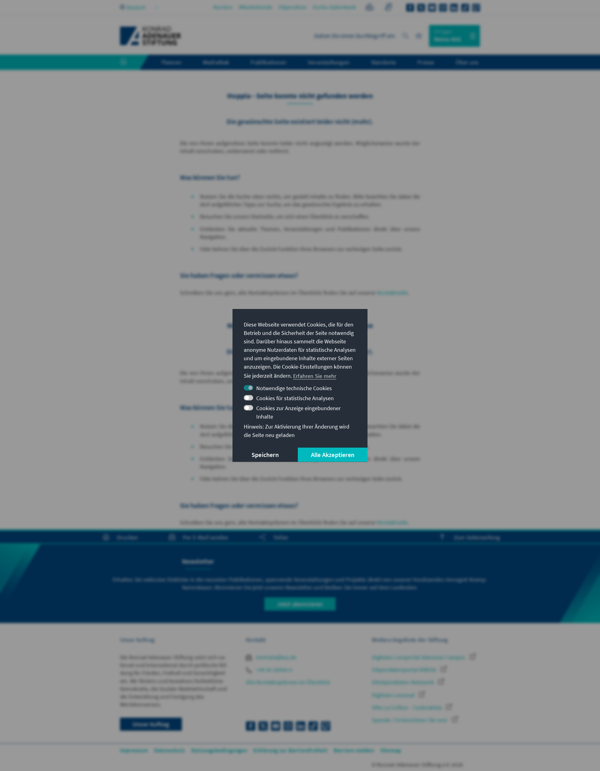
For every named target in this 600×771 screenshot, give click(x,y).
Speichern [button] (265, 455)
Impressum (134, 750)
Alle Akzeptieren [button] (332, 455)
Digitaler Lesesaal (394, 695)
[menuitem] (129, 62)
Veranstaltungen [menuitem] (328, 62)
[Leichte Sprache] (369, 8)
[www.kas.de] (150, 36)
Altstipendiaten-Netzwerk (403, 682)
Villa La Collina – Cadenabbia (407, 707)
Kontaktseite (392, 292)
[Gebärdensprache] (388, 8)
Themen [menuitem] (171, 62)
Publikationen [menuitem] (268, 62)
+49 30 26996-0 (273, 669)
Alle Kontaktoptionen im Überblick (288, 682)
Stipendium (292, 7)
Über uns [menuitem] (467, 62)
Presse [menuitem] (426, 62)
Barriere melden (354, 750)
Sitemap (390, 750)
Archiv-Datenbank (334, 7)
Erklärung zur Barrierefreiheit (290, 750)
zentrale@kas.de (275, 657)
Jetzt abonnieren (300, 604)
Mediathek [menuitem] (216, 62)
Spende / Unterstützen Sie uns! (410, 720)
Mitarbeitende (255, 7)
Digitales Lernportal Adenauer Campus (419, 657)
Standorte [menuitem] (383, 62)
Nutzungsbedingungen (219, 750)
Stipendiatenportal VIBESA (405, 669)
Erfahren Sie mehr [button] (314, 375)
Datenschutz (169, 750)
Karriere (222, 7)
